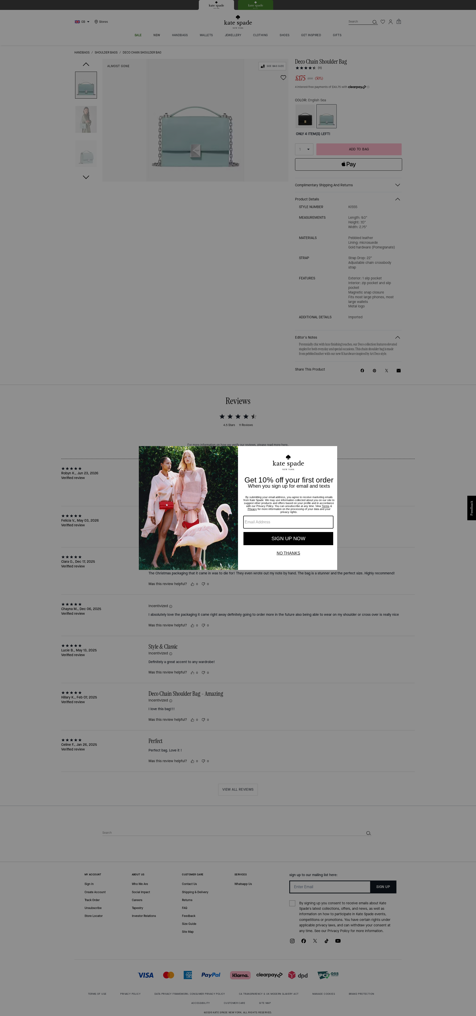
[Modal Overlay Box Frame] (238, 508)
